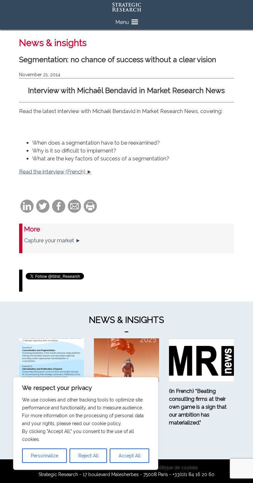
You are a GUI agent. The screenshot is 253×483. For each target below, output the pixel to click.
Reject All (88, 455)
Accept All (130, 455)
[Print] (90, 207)
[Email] (74, 207)
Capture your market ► (52, 240)
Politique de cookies (176, 467)
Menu (122, 22)
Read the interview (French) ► (55, 172)
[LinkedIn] (27, 207)
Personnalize (44, 455)
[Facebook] (59, 207)
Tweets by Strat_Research (53, 284)
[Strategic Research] (126, 7)
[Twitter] (43, 207)
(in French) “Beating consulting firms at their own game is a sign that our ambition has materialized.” (198, 407)
